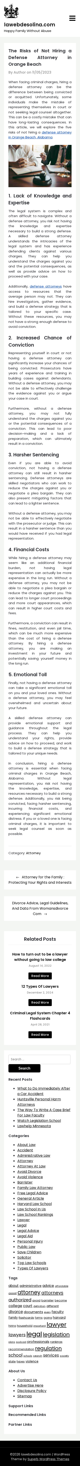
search (37, 1356)
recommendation (21, 1349)
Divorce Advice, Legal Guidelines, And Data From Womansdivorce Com (40, 908)
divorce (15, 1311)
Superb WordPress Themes (48, 1459)
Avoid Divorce (29, 1171)
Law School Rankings (35, 1214)
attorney (29, 1292)
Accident (25, 1150)
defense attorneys (46, 286)
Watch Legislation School (39, 1120)
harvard (59, 1317)
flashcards (26, 1318)
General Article (30, 1198)
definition (39, 1306)
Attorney (33, 853)
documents (33, 1311)
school (15, 1355)
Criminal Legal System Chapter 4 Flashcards (40, 1016)
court (27, 1305)
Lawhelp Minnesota (34, 1126)
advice (48, 1285)
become (61, 1300)
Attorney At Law (31, 1166)
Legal (21, 1225)
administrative (31, 1286)
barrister (47, 1300)
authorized (19, 1300)
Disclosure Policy (31, 1390)
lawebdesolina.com (29, 24)
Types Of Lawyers (32, 1268)
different (52, 1306)
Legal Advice (28, 1230)
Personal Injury (30, 1241)
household (24, 1326)
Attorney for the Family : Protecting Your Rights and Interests (40, 880)
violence (32, 1361)
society (64, 1356)
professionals (38, 1341)
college (15, 1305)
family (13, 1318)
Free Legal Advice (32, 1193)
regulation (48, 1348)
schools (27, 1356)
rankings (56, 1342)
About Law (26, 1144)
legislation (56, 1334)
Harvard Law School (34, 1203)
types (21, 1361)
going (48, 1318)
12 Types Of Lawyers (40, 986)
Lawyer (23, 1219)
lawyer (56, 1324)
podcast (21, 1342)
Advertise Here (30, 1385)
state (12, 1361)
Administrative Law (33, 1155)
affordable (61, 1286)
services (51, 1355)
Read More (40, 976)
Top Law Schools (31, 1262)
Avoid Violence (30, 1177)
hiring (12, 1326)
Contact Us (27, 1380)
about (13, 1285)
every (47, 1312)
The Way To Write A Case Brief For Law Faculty (43, 1112)
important (39, 1326)
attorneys (52, 1293)
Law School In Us (31, 1209)
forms (39, 1318)
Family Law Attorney (35, 1187)
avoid (36, 1300)
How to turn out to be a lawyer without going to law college (40, 957)
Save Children (29, 1252)
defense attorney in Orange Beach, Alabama (40, 135)
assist (12, 1293)
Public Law (26, 1246)
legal (34, 1334)
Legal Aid (25, 1236)
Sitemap (24, 1396)
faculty (58, 1311)
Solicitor (24, 1257)
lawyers (17, 1335)
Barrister (25, 1182)
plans (11, 1342)
